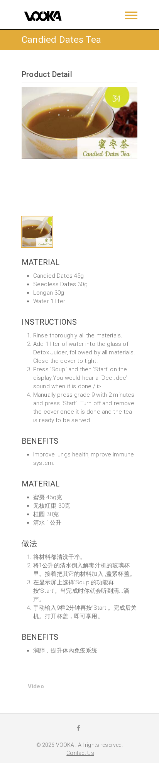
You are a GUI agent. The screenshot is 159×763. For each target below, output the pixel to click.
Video (36, 686)
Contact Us (80, 753)
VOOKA (66, 745)
